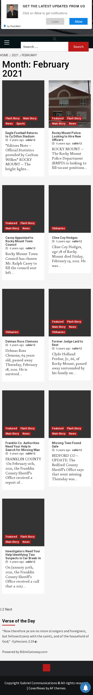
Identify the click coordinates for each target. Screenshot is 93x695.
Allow (78, 21)
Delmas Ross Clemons (21, 341)
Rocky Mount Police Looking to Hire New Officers (66, 136)
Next (8, 609)
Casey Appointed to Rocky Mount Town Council (19, 241)
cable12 (30, 140)
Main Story (29, 118)
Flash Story (12, 118)
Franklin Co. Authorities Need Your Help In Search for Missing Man (22, 446)
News (9, 123)
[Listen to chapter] (36, 641)
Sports (20, 123)
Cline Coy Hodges (65, 237)
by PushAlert (14, 26)
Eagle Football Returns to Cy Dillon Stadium (21, 134)
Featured (57, 118)
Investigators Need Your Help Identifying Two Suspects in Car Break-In (23, 555)
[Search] (54, 39)
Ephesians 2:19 (23, 641)
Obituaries (58, 228)
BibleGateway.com (33, 652)
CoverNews (37, 688)
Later (55, 21)
